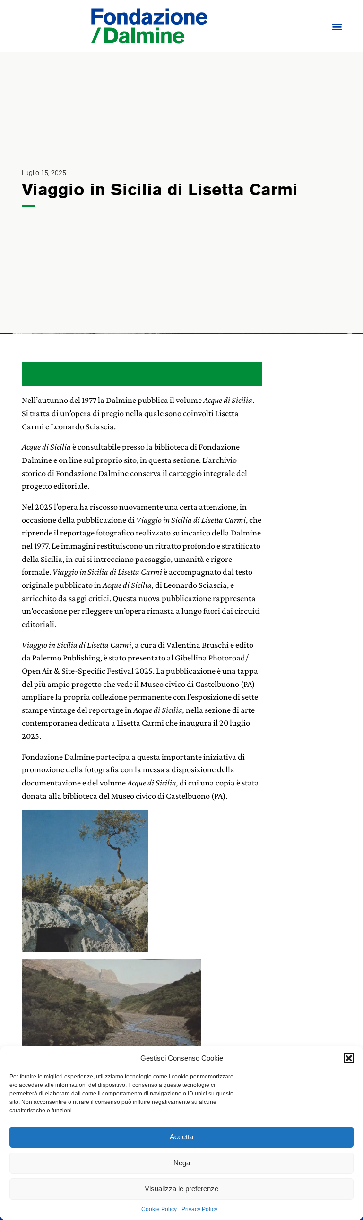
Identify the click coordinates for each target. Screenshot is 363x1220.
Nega (181, 1163)
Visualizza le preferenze (181, 1189)
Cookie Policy (159, 1209)
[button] (349, 1058)
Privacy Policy (199, 1209)
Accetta (181, 1137)
